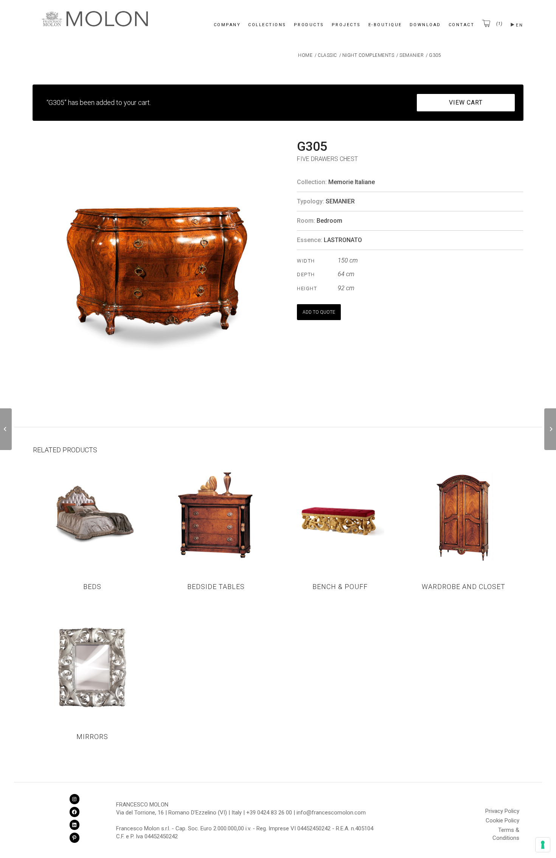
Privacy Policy (502, 811)
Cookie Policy (502, 820)
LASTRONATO (343, 240)
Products (309, 24)
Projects (346, 24)
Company (227, 24)
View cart (466, 102)
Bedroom (329, 220)
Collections (267, 24)
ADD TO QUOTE (319, 312)
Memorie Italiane (351, 182)
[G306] (550, 429)
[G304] (6, 429)
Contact (462, 24)
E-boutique (385, 24)
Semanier (340, 201)
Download (425, 24)
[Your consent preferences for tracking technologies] (543, 845)
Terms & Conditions (505, 831)
